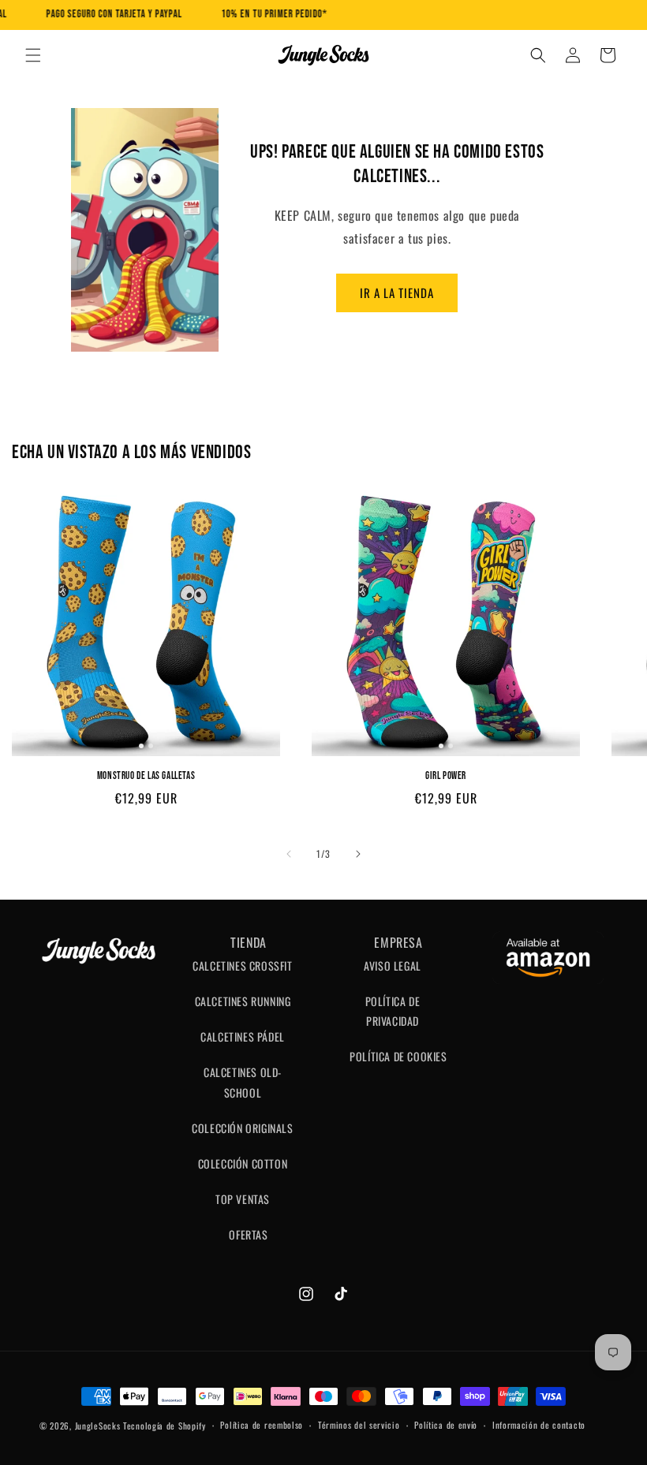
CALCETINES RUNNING (243, 1001)
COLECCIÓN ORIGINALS (242, 1128)
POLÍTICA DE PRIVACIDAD (393, 1011)
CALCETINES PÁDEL (242, 1036)
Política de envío (445, 1424)
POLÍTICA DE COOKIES (398, 1056)
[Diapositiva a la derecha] (358, 854)
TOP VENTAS (242, 1199)
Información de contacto (538, 1424)
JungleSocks (98, 1425)
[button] (33, 55)
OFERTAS (248, 1234)
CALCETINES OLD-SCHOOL (243, 1082)
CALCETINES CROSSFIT (242, 965)
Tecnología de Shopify (164, 1425)
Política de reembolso (261, 1424)
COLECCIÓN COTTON (243, 1163)
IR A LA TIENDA (397, 292)
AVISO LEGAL (392, 965)
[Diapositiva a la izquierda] (288, 854)
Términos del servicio (359, 1424)
